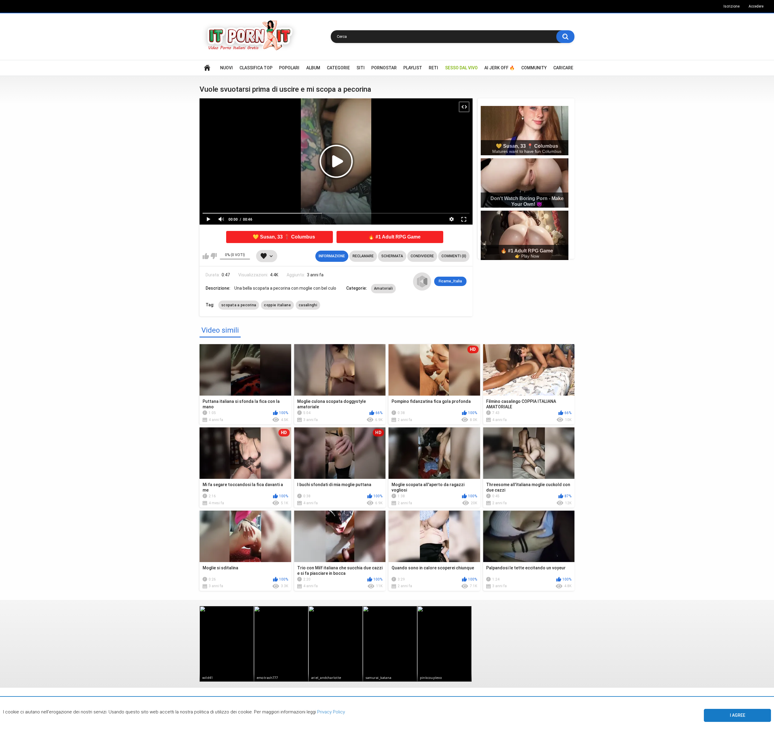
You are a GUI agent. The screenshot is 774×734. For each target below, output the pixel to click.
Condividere (422, 256)
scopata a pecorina (238, 305)
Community (534, 67)
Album (313, 67)
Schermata (392, 256)
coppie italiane (277, 305)
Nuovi (226, 67)
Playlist (412, 67)
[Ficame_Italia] (422, 281)
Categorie (338, 67)
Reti (433, 67)
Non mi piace (213, 256)
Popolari (289, 67)
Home (207, 68)
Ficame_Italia (450, 281)
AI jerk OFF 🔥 (499, 67)
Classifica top (255, 67)
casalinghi (308, 305)
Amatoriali (383, 288)
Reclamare (363, 256)
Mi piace (206, 256)
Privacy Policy (330, 712)
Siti (360, 67)
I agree (737, 715)
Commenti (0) (453, 256)
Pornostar (384, 67)
